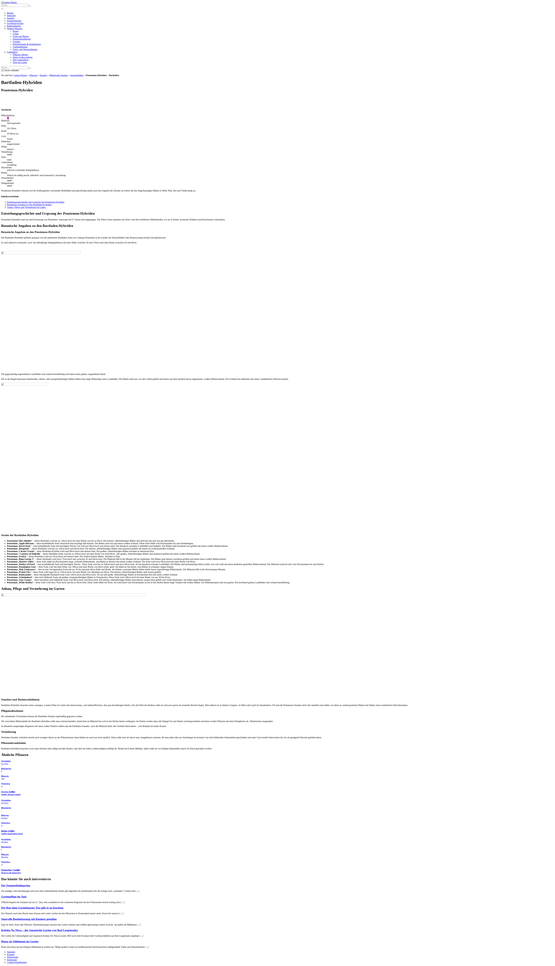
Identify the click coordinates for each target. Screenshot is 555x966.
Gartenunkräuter (20, 47)
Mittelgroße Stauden (58, 75)
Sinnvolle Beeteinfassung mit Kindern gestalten (29, 919)
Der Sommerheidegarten (15, 885)
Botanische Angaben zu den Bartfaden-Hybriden (29, 204)
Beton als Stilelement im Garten (19, 941)
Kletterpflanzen (14, 26)
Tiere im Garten (20, 62)
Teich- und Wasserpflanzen (25, 49)
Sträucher (11, 15)
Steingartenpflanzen (22, 39)
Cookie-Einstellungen (17, 962)
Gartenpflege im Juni (13, 896)
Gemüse (16, 41)
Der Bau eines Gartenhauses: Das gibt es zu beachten (32, 907)
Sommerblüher (77, 75)
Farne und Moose (21, 36)
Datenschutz (12, 957)
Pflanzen (33, 75)
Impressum (12, 959)
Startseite (11, 952)
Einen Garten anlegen (23, 57)
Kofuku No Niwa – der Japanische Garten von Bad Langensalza (39, 930)
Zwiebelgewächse (15, 23)
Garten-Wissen (20, 75)
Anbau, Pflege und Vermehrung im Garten (26, 207)
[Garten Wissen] (9, 2)
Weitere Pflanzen (14, 28)
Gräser (16, 34)
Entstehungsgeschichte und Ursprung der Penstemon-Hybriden (35, 202)
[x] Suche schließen (10, 70)
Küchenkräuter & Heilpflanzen (27, 44)
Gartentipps (12, 52)
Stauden (10, 18)
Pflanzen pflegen (20, 54)
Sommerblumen (14, 21)
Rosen (15, 31)
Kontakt (10, 954)
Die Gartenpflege (20, 60)
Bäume (10, 13)
